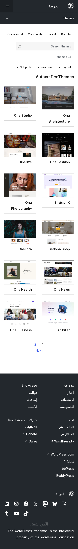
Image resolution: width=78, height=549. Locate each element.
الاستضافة (67, 400)
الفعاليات (31, 427)
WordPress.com (60, 454)
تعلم (71, 420)
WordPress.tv (62, 441)
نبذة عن (69, 385)
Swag (31, 441)
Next (39, 350)
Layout (66, 67)
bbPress (68, 469)
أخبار (71, 393)
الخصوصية (67, 407)
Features (47, 67)
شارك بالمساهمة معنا (22, 420)
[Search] (20, 46)
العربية (60, 494)
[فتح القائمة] (6, 6)
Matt (68, 462)
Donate (29, 434)
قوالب (33, 393)
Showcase (29, 385)
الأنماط (32, 407)
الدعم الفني (66, 427)
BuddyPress (65, 476)
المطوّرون (67, 434)
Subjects (26, 67)
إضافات (32, 400)
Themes (68, 18)
